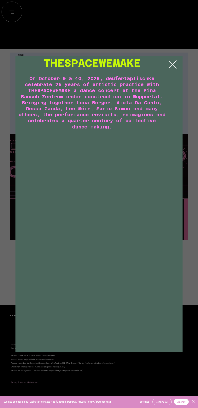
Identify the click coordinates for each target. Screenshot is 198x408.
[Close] (193, 402)
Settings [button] (144, 401)
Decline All (162, 402)
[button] (173, 64)
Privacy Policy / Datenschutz (94, 401)
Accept (181, 402)
